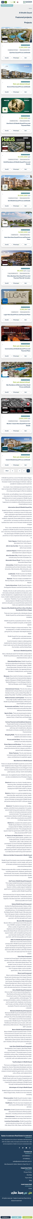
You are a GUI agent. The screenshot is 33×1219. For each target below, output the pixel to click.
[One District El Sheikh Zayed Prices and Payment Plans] (16, 115)
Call (25, 58)
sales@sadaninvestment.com (21, 1161)
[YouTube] (26, 1148)
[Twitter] (22, 1148)
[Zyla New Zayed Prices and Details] (16, 43)
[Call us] (5, 2)
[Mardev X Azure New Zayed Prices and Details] (16, 415)
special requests (7, 5)
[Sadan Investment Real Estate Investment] (25, 2)
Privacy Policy (28, 1172)
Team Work (28, 1178)
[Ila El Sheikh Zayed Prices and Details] (16, 191)
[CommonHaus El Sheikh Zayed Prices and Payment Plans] (16, 342)
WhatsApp (15, 58)
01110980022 (26, 1159)
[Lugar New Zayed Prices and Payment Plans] (16, 305)
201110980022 (26, 1156)
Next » (7, 471)
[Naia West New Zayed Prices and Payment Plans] (16, 229)
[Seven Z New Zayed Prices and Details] (16, 79)
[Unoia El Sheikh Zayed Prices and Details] (16, 452)
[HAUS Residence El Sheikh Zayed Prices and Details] (16, 154)
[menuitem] (12, 2)
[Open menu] (2, 2)
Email (6, 58)
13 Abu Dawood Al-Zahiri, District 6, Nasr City (17, 1164)
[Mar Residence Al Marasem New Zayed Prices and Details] (16, 378)
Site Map (29, 1175)
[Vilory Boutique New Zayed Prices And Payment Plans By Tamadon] (16, 268)
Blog (30, 1181)
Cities (30, 1189)
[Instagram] (29, 1148)
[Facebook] (19, 1148)
